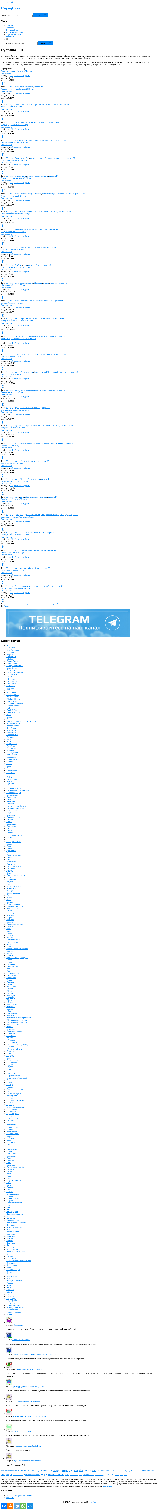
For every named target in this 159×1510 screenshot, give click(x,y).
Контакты (10, 1498)
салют (36, 461)
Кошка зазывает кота (21, 1340)
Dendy (37, 1471)
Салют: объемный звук (10, 446)
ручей (63, 158)
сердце (57, 140)
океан (42, 318)
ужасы (125, 1475)
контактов (107, 1486)
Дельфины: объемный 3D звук (14, 499)
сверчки (53, 283)
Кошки (42, 354)
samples (78, 1470)
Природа (49, 122)
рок (96, 1475)
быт (16, 586)
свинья (37, 532)
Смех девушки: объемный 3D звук (15, 214)
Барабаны (104, 1471)
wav (94, 1470)
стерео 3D (38, 87)
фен (66, 586)
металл (80, 1475)
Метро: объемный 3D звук (12, 463)
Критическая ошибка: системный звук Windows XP (34, 1354)
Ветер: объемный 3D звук (12, 374)
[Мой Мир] (30, 1506)
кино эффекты (74, 1475)
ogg (71, 1470)
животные (36, 1475)
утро (84, 194)
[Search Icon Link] (7, 40)
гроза (17, 105)
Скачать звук (6, 73)
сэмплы (109, 1474)
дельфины (19, 515)
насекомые (35, 425)
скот (43, 532)
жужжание (19, 425)
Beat (32, 1471)
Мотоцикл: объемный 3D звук (14, 285)
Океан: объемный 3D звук (12, 303)
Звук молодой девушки (22, 1431)
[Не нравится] (2, 84)
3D (11, 76)
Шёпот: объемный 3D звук (12, 356)
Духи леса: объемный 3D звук (13, 196)
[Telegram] (17, 1506)
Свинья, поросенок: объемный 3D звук (17, 517)
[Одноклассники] (10, 1506)
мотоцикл (24, 301)
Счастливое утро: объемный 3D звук (16, 178)
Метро (22, 479)
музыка (30, 176)
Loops (60, 1470)
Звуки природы (26, 194)
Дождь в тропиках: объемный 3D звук (17, 321)
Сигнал (133, 1470)
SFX (85, 1471)
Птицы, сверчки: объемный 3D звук (16, 267)
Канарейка (18, 1325)
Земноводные (26, 443)
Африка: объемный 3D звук (12, 552)
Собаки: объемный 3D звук (12, 392)
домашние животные (24, 354)
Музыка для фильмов (118, 1470)
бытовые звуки (18, 1475)
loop (55, 1470)
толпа (121, 1475)
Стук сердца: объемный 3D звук (14, 125)
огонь (36, 550)
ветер (17, 390)
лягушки (36, 443)
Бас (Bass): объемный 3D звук (13, 232)
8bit (2, 1471)
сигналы (43, 497)
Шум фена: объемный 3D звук (14, 570)
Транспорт (58, 301)
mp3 (11, 87)
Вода (17, 122)
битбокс (18, 265)
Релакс (68, 194)
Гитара (18, 176)
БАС (17, 247)
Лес (27, 158)
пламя (43, 550)
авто (17, 497)
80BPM (6, 1471)
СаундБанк (11, 8)
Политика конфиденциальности (19, 1495)
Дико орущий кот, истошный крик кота (29, 1386)
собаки (37, 408)
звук (17, 87)
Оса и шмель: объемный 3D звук (15, 410)
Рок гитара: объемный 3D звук (14, 160)
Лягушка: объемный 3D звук (13, 428)
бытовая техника (27, 586)
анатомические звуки (24, 140)
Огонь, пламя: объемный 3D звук (15, 535)
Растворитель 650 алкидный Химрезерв (51, 372)
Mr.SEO (93, 1502)
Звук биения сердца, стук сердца (26, 1401)
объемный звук (26, 87)
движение (28, 1475)
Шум (3, 1475)
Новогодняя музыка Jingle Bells (29, 1369)
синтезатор (100, 1475)
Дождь (29, 105)
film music (49, 1470)
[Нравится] (2, 82)
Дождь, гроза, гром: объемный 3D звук (17, 89)
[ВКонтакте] (4, 1506)
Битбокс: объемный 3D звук (13, 249)
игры (67, 1475)
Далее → (7, 606)
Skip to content (7, 2)
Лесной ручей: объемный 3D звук (15, 142)
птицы (56, 158)
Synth (89, 1470)
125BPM (24, 1471)
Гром (23, 105)
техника (117, 1475)
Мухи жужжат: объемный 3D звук (15, 588)
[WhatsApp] (23, 1506)
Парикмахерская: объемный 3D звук (16, 71)
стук (73, 140)
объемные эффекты (22, 76)
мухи (33, 604)
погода (56, 105)
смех (46, 229)
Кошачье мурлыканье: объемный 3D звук (18, 339)
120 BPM (18, 1470)
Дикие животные (32, 515)
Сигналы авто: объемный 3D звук (15, 481)
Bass (29, 1471)
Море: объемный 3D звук (11, 107)
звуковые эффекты (56, 1474)
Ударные (150, 1470)
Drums (43, 1470)
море (28, 122)
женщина (19, 229)
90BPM (12, 1471)
